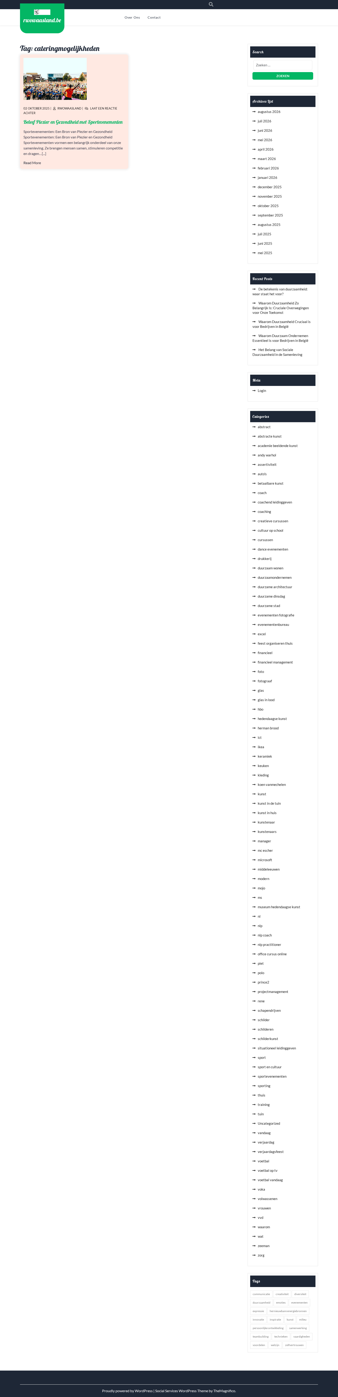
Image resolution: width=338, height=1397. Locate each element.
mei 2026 (265, 140)
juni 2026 (265, 130)
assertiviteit (267, 464)
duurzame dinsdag (271, 596)
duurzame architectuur (275, 587)
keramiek (265, 756)
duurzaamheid (261, 1302)
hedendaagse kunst (272, 719)
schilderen (265, 1029)
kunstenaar (266, 822)
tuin (261, 1114)
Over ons (132, 17)
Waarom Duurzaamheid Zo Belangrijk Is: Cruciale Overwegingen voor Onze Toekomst (280, 308)
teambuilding (261, 1336)
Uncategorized (269, 1123)
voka (261, 1189)
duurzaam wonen (270, 568)
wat (261, 1236)
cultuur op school (270, 530)
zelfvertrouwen (294, 1345)
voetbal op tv (268, 1170)
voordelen (259, 1345)
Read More (32, 162)
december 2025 (270, 187)
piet (261, 963)
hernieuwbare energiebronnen (288, 1311)
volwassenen (267, 1199)
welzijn (275, 1345)
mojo (261, 888)
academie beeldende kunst (278, 446)
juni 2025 (265, 243)
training (264, 1104)
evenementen (299, 1302)
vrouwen (264, 1208)
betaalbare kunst (271, 483)
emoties (281, 1302)
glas (261, 690)
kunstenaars (267, 831)
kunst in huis (267, 813)
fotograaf (265, 681)
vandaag (264, 1133)
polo (261, 973)
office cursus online (272, 954)
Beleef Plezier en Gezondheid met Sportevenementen (73, 122)
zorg (261, 1255)
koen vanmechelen (272, 784)
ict (260, 737)
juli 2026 (264, 121)
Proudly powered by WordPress (127, 1391)
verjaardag (266, 1142)
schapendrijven (269, 1010)
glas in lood (266, 700)
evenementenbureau (273, 624)
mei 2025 (265, 253)
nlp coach (265, 935)
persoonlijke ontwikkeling (268, 1328)
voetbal (263, 1161)
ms (260, 897)
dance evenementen (273, 549)
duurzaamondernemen (275, 577)
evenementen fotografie (276, 615)
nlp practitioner (269, 944)
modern (263, 879)
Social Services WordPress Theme (182, 1391)
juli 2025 (264, 234)
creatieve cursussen (273, 521)
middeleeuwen (269, 869)
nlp (260, 926)
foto (261, 671)
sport (262, 1057)
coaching (264, 511)
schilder (264, 1020)
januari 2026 (267, 177)
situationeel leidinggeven (277, 1048)
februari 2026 (268, 168)
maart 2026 (267, 159)
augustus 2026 (269, 112)
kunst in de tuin (269, 803)
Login (262, 390)
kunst (262, 794)
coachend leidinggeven (275, 502)
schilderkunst (268, 1039)
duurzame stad (269, 606)
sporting (264, 1086)
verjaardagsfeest (271, 1152)
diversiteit (300, 1294)
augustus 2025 (269, 224)
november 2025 (270, 196)
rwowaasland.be (42, 20)
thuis (261, 1095)
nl (259, 916)
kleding (263, 775)
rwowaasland (69, 108)
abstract (264, 427)
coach (262, 493)
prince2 (263, 982)
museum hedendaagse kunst (279, 907)
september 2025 (270, 215)
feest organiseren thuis (275, 643)
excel (262, 634)
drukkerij (265, 559)
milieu (302, 1319)
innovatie (258, 1319)
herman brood (268, 728)
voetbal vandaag (270, 1180)
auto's (262, 474)
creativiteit (282, 1294)
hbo (260, 709)
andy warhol (267, 455)
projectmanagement (273, 991)
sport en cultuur (270, 1067)
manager (264, 841)
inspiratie (275, 1319)
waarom (264, 1227)
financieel (265, 653)
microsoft (265, 860)
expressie (258, 1311)
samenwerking (298, 1328)
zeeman (263, 1246)
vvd (260, 1217)
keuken (263, 766)
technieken (281, 1336)
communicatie (261, 1294)
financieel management (275, 662)
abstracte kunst (270, 436)
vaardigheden (301, 1336)
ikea (261, 747)
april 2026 (266, 149)
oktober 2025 (268, 206)
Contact (154, 17)
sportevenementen (272, 1076)
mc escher (265, 850)
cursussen (265, 540)
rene (261, 1001)
